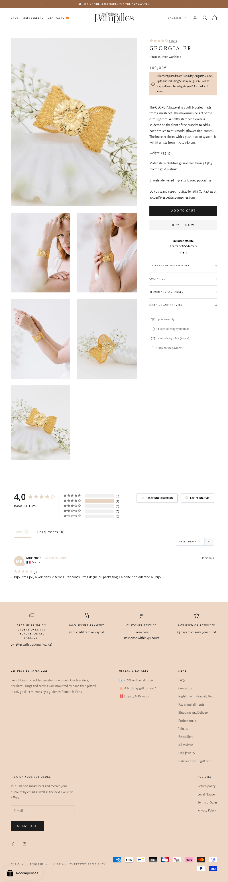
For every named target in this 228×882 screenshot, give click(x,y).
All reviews (185, 745)
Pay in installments (191, 704)
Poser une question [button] (159, 498)
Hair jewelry (186, 753)
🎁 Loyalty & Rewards (134, 696)
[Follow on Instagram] (24, 844)
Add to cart (183, 210)
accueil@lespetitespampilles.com (172, 197)
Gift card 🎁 (58, 17)
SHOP (15, 17)
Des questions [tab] (47, 532)
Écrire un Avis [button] (199, 498)
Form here (142, 632)
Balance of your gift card (195, 761)
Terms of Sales (207, 802)
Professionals (187, 721)
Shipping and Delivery (193, 712)
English (174, 17)
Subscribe (27, 826)
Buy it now (183, 225)
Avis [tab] (19, 532)
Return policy (206, 786)
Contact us (185, 688)
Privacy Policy (206, 810)
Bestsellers (33, 17)
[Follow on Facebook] (13, 844)
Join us (183, 729)
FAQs (181, 680)
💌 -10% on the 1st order (136, 680)
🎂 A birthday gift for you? (137, 688)
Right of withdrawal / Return (197, 696)
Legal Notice (206, 794)
